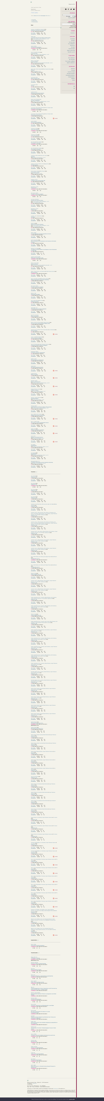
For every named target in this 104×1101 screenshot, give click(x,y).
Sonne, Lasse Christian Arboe (36, 99)
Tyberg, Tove (33, 428)
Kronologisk (43, 15)
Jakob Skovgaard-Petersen (49, 910)
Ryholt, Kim (33, 223)
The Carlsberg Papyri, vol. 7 (38, 226)
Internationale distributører (70, 75)
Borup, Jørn (33, 974)
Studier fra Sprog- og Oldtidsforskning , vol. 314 (41, 382)
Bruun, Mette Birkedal (34, 300)
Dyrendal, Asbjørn (34, 671)
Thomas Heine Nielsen (44, 329)
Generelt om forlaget (71, 71)
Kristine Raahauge (41, 107)
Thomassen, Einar (34, 128)
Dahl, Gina (33, 968)
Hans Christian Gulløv (49, 107)
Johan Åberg (36, 513)
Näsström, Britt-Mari (34, 962)
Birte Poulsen (42, 171)
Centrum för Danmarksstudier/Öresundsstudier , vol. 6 (42, 265)
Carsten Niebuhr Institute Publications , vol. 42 (41, 38)
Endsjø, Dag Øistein (34, 597)
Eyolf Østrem (54, 556)
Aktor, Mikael (33, 148)
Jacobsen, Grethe (34, 29)
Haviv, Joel (33, 278)
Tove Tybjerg (41, 910)
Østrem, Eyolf (33, 322)
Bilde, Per (32, 987)
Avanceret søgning (71, 17)
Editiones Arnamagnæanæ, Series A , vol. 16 (40, 446)
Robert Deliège (38, 148)
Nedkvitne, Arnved (34, 179)
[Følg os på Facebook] (66, 9)
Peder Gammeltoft (39, 69)
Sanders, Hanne (34, 358)
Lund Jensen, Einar (34, 77)
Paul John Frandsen (38, 414)
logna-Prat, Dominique (35, 315)
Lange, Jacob (33, 1021)
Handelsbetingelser (71, 76)
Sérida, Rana (33, 36)
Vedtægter (73, 78)
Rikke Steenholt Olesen (47, 69)
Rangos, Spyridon (34, 1046)
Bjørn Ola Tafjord (51, 504)
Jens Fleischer (38, 322)
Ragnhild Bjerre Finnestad (40, 859)
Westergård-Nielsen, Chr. (35, 461)
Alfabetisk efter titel (37, 15)
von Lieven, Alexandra (35, 199)
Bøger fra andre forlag (71, 50)
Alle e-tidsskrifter (72, 59)
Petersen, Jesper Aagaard (35, 992)
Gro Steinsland (39, 783)
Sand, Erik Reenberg (34, 344)
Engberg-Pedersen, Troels (35, 389)
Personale (73, 70)
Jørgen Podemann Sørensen (44, 344)
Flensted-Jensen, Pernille (35, 329)
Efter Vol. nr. (48, 15)
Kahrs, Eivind (33, 859)
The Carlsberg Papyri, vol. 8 (38, 202)
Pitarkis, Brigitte (33, 232)
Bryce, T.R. (33, 421)
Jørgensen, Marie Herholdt (35, 256)
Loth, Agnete (33, 444)
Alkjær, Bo (32, 928)
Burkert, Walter (33, 944)
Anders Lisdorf (37, 278)
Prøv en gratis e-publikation (70, 61)
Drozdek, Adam (33, 1040)
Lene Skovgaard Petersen (47, 928)
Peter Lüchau (47, 621)
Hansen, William (33, 1034)
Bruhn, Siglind (33, 1065)
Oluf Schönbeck (47, 513)
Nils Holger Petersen (45, 322)
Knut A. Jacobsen (41, 597)
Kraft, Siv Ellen (33, 1004)
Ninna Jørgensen (41, 29)
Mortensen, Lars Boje (34, 248)
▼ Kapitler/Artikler (34, 20)
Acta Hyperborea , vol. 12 (37, 173)
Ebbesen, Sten (33, 573)
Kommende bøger (72, 48)
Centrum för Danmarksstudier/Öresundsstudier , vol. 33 (42, 62)
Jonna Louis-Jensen (43, 155)
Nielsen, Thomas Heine (35, 271)
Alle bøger (73, 40)
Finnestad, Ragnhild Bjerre (35, 842)
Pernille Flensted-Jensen (50, 271)
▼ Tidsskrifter (33, 19)
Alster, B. (32, 414)
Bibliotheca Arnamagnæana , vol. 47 (39, 157)
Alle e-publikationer (71, 57)
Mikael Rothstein (41, 513)
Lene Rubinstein (42, 271)
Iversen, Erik (33, 436)
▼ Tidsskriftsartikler (34, 21)
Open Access (72, 45)
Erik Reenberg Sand (52, 920)
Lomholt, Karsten (34, 373)
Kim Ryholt (38, 52)
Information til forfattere (71, 73)
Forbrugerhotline (55, 1088)
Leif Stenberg (51, 512)
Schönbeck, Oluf (34, 504)
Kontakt (73, 80)
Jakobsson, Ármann (34, 163)
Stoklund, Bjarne (34, 727)
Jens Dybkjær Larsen (43, 909)
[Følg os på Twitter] (71, 9)
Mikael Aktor (39, 504)
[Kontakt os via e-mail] (74, 9)
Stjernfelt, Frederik (34, 380)
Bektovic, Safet (33, 293)
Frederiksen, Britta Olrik (35, 155)
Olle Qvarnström (44, 504)
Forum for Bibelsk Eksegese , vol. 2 (39, 391)
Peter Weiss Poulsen (44, 278)
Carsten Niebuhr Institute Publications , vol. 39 (41, 54)
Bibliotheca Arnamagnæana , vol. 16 (39, 463)
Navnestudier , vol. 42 (37, 71)
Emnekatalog (72, 38)
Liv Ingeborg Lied (43, 514)
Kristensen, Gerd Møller (35, 909)
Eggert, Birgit (33, 69)
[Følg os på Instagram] (68, 9)
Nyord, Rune (33, 52)
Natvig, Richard (33, 688)
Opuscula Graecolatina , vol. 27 (38, 438)
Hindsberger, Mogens (34, 351)
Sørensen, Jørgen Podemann (36, 397)
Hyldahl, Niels (33, 366)
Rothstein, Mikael (34, 998)
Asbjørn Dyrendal (40, 688)
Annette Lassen (41, 163)
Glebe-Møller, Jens (34, 307)
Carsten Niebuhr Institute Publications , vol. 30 (41, 225)
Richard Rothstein (45, 800)
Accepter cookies (72, 1099)
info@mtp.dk (34, 1083)
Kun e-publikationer (71, 43)
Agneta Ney (47, 163)
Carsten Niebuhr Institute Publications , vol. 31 (41, 201)
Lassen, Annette (34, 46)
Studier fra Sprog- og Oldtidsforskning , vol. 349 (41, 101)
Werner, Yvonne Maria (35, 60)
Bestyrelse (73, 68)
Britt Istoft (41, 300)
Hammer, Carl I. (33, 1026)
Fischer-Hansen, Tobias (35, 171)
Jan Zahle (37, 421)
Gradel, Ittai (33, 1052)
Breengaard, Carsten (34, 186)
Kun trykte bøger (72, 42)
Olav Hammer (46, 512)
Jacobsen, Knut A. (34, 512)
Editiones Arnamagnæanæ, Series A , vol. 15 (40, 455)
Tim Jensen (37, 514)
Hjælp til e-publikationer (71, 62)
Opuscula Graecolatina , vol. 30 (38, 399)
